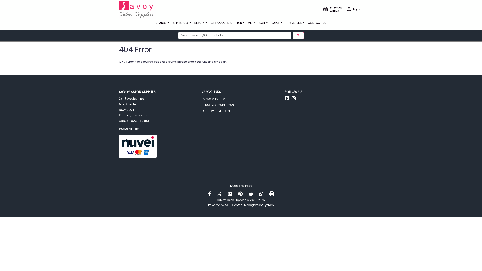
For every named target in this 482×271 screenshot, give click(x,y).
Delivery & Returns (216, 111)
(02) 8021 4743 (138, 115)
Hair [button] (239, 23)
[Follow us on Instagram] (295, 99)
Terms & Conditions (218, 105)
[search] (298, 35)
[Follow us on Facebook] (288, 99)
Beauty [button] (199, 23)
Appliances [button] (181, 23)
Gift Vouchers (221, 23)
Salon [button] (276, 23)
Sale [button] (262, 23)
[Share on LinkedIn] (231, 194)
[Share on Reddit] (252, 194)
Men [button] (250, 23)
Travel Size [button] (294, 23)
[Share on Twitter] (221, 194)
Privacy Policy (214, 99)
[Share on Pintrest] (241, 194)
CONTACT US (317, 23)
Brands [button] (161, 23)
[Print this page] (271, 194)
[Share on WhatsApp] (262, 194)
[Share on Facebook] (211, 194)
